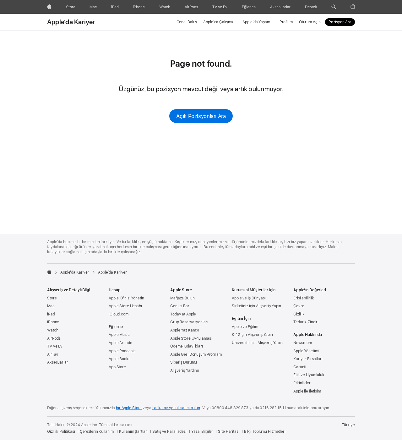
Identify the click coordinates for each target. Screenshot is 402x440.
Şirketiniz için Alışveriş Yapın (256, 306)
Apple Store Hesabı (125, 306)
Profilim (286, 22)
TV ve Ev (54, 346)
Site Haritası (228, 431)
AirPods (54, 338)
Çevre (298, 306)
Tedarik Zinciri (305, 322)
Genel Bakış (187, 22)
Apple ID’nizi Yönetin (126, 298)
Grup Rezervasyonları (189, 322)
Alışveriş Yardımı (184, 370)
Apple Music (119, 334)
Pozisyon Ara (340, 22)
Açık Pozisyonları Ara (200, 116)
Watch (52, 330)
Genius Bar (179, 306)
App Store (117, 367)
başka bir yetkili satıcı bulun (176, 408)
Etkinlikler (302, 383)
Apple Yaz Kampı (184, 330)
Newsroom (302, 343)
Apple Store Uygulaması (191, 338)
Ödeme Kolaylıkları (186, 346)
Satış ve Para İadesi (169, 431)
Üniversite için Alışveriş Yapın (257, 343)
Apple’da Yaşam (256, 22)
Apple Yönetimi (306, 351)
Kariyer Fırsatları (308, 359)
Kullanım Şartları (133, 431)
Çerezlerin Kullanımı (97, 431)
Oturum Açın (310, 22)
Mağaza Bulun (182, 298)
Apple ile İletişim (307, 391)
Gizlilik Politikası (61, 431)
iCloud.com (118, 314)
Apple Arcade (120, 343)
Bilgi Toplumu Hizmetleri (264, 431)
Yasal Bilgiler (202, 431)
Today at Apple (183, 314)
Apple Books (119, 359)
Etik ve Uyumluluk (308, 375)
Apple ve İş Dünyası (249, 298)
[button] (334, 7)
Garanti (299, 367)
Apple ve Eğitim (245, 327)
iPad (51, 314)
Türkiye (348, 425)
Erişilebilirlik (303, 298)
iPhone (53, 322)
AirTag (52, 354)
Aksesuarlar (57, 362)
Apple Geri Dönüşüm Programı (196, 354)
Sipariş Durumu (183, 362)
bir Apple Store (129, 408)
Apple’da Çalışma (218, 22)
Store (52, 298)
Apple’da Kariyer (71, 22)
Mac (51, 306)
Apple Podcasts (122, 351)
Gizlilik (299, 314)
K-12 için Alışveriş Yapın (252, 334)
